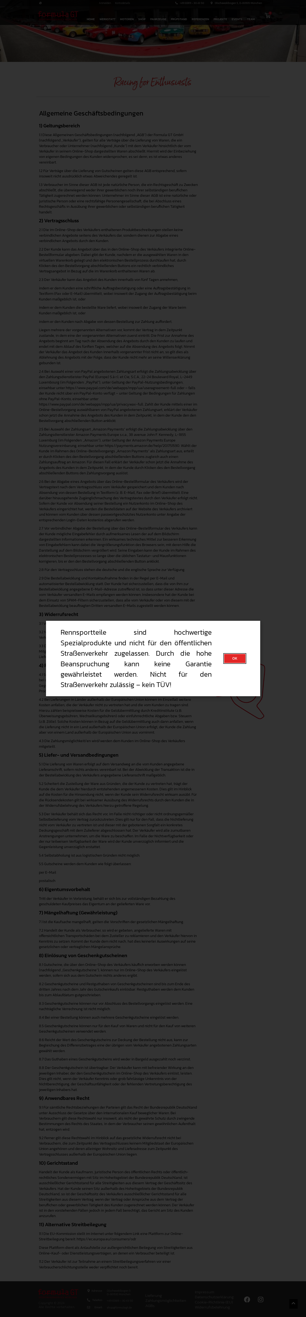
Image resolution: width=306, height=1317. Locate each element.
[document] (153, 658)
